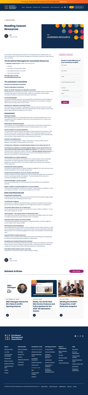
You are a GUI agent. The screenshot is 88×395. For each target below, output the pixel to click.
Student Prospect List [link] (37, 362)
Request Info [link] (21, 354)
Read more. (63, 2)
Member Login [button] (79, 7)
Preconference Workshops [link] (48, 365)
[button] (23, 7)
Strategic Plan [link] (7, 358)
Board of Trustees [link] (8, 361)
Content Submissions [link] (64, 363)
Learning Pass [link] (48, 360)
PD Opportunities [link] (49, 349)
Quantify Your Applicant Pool (12, 139)
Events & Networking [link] (50, 352)
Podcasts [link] (61, 360)
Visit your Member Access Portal (41, 151)
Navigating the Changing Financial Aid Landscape (18, 241)
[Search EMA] (67, 7)
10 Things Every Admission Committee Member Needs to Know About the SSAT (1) (27, 145)
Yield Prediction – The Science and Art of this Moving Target (21, 213)
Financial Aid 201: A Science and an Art (15, 235)
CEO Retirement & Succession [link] (8, 355)
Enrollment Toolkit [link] (36, 367)
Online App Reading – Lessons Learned (15, 180)
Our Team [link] (6, 352)
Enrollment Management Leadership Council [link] (49, 370)
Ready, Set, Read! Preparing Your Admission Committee (20, 90)
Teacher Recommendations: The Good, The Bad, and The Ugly (21, 173)
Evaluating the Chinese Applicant (13, 166)
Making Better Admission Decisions (14, 123)
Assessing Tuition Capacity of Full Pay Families (17, 219)
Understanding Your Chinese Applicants (15, 157)
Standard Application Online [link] (37, 355)
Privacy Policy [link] (44, 386)
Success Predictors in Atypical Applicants (16, 129)
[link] (10, 7)
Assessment (62, 54)
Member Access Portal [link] (23, 359)
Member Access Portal (13, 63)
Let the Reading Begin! (10, 97)
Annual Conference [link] (50, 362)
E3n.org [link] (75, 386)
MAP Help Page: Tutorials (11, 75)
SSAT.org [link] (69, 386)
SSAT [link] (33, 370)
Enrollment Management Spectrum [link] (48, 356)
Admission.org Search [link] (37, 352)
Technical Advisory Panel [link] (8, 366)
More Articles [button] (76, 271)
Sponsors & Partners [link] (9, 363)
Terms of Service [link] (53, 386)
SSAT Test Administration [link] (75, 352)
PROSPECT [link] (34, 376)
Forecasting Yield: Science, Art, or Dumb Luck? (17, 207)
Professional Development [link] (75, 369)
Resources (69, 54)
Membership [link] (75, 366)
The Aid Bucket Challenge (11, 201)
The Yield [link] (61, 355)
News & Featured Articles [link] (63, 352)
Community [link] (21, 362)
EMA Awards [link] (21, 364)
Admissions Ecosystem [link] (37, 349)
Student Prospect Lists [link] (77, 364)
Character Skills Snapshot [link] (35, 373)
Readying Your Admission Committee (14, 105)
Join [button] (71, 7)
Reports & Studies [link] (63, 357)
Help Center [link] (75, 349)
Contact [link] (6, 372)
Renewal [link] (20, 357)
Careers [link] (6, 370)
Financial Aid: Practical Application (14, 225)
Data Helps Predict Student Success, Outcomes (17, 249)
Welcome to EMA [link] (8, 349)
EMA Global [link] (20, 352)
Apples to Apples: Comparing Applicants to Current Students (21, 186)
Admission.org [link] (62, 386)
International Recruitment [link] (35, 359)
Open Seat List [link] (35, 365)
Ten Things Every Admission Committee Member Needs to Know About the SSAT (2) (27, 148)
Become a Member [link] (22, 349)
